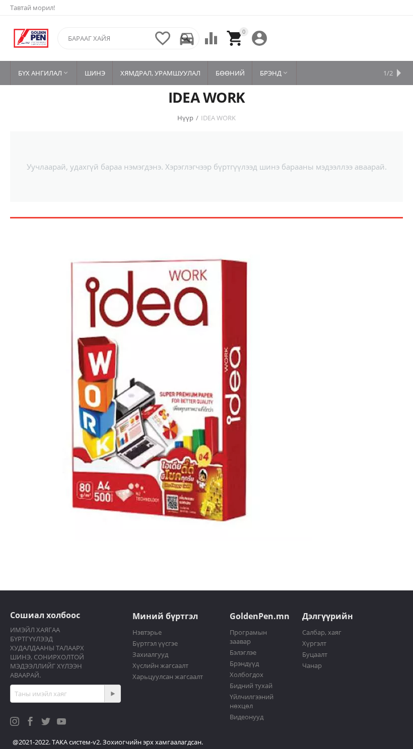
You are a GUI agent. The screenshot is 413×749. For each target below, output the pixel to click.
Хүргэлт (314, 643)
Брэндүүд (244, 663)
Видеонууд (246, 716)
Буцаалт (314, 654)
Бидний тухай (251, 685)
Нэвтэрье (147, 632)
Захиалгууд (150, 654)
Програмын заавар (248, 637)
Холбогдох (246, 674)
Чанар (312, 665)
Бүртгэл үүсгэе (155, 643)
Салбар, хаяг (321, 632)
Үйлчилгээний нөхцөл (251, 701)
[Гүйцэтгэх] (112, 693)
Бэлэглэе (243, 652)
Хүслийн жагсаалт (160, 665)
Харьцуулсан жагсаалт (167, 676)
